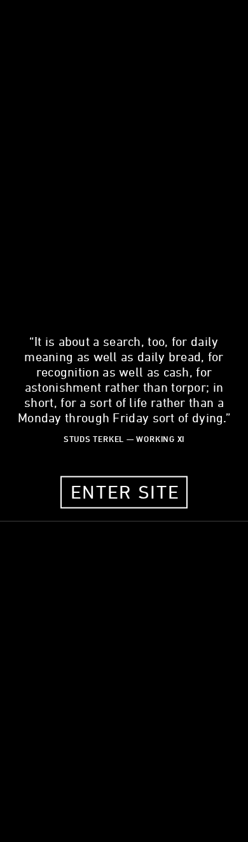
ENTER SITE (125, 491)
